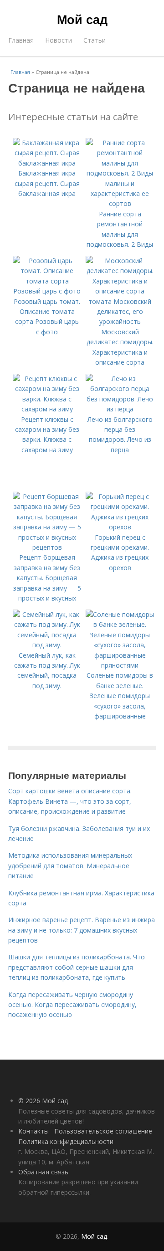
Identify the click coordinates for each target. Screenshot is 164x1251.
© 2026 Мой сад (43, 1100)
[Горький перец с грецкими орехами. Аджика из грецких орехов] (120, 527)
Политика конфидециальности (65, 1141)
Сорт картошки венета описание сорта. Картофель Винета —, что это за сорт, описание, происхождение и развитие (70, 801)
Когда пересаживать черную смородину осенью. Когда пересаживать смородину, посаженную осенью (72, 1004)
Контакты (33, 1131)
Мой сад (82, 19)
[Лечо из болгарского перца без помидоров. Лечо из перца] (120, 409)
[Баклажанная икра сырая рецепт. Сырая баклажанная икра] (47, 163)
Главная (21, 40)
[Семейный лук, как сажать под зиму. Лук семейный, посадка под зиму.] (47, 644)
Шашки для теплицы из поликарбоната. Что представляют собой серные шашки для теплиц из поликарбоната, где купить (76, 967)
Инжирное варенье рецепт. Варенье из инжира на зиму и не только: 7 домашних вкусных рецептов (81, 929)
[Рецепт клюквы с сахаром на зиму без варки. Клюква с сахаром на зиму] (47, 409)
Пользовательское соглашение (103, 1131)
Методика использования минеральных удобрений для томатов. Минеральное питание (70, 865)
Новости (58, 40)
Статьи (94, 40)
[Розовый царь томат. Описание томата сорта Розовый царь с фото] (47, 291)
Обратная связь (43, 1172)
